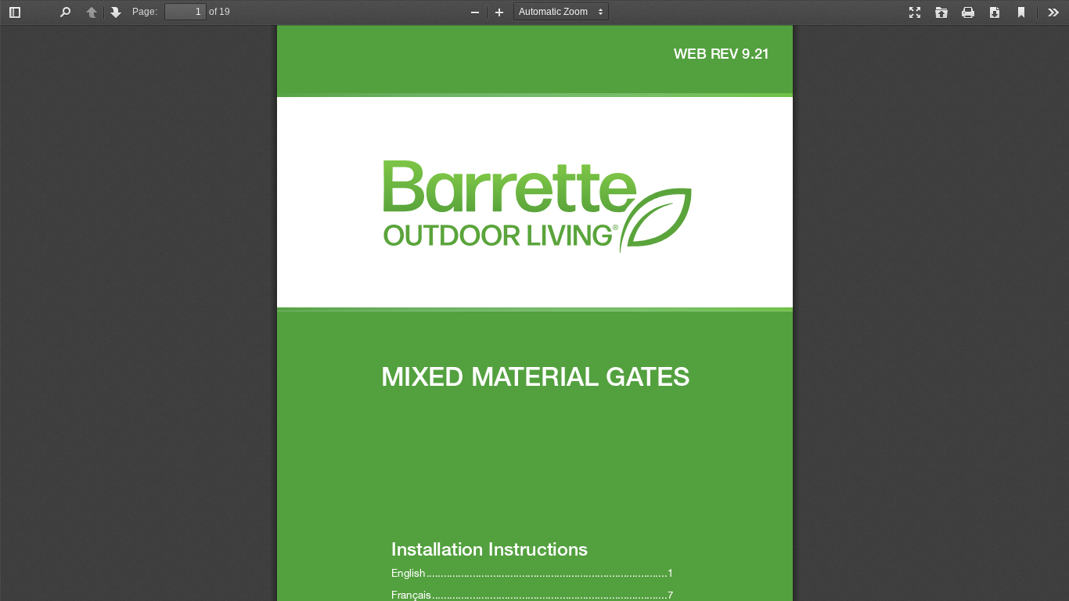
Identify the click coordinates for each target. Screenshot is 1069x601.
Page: (144, 11)
